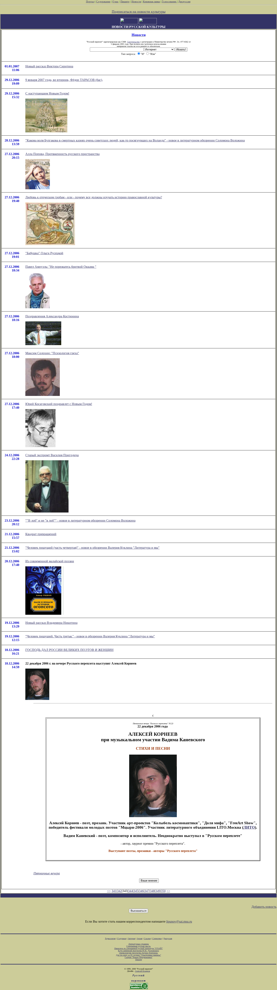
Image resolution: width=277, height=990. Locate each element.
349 (157, 891)
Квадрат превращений (40, 534)
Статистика (157, 938)
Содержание (103, 1)
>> (168, 891)
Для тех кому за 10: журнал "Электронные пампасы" (138, 955)
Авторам (131, 938)
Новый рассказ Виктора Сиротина (49, 66)
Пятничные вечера (46, 873)
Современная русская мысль (138, 946)
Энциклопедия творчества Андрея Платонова (138, 953)
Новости (136, 1)
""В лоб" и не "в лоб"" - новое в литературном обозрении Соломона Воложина (80, 520)
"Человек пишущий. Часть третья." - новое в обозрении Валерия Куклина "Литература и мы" (90, 636)
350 (163, 891)
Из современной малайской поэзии (49, 561)
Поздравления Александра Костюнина (52, 316)
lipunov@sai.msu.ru (179, 921)
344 (130, 891)
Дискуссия (184, 1)
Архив (139, 938)
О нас (115, 1)
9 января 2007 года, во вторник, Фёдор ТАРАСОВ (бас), (64, 80)
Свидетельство (133, 42)
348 (152, 891)
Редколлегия (110, 938)
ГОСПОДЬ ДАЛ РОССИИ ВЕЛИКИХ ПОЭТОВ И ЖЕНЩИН (69, 650)
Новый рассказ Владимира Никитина (51, 622)
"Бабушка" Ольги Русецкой (44, 253)
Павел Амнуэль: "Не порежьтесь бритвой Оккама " (60, 266)
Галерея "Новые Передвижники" (138, 957)
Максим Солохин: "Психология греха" (52, 353)
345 (135, 891)
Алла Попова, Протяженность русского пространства (62, 154)
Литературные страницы (138, 944)
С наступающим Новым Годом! (47, 93)
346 (141, 891)
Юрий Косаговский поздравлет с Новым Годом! (58, 404)
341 (114, 891)
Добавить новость (263, 906)
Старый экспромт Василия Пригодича (52, 455)
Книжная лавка (151, 1)
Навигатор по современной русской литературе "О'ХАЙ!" (138, 948)
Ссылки (147, 938)
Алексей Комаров (142, 971)
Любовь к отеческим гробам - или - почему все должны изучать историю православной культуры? (93, 197)
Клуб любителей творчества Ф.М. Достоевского (138, 951)
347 (146, 891)
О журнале (121, 938)
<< (109, 891)
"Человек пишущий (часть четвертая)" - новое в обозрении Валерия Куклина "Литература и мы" (92, 547)
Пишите (125, 1)
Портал (90, 1)
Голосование (169, 1)
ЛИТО (249, 827)
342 (119, 891)
